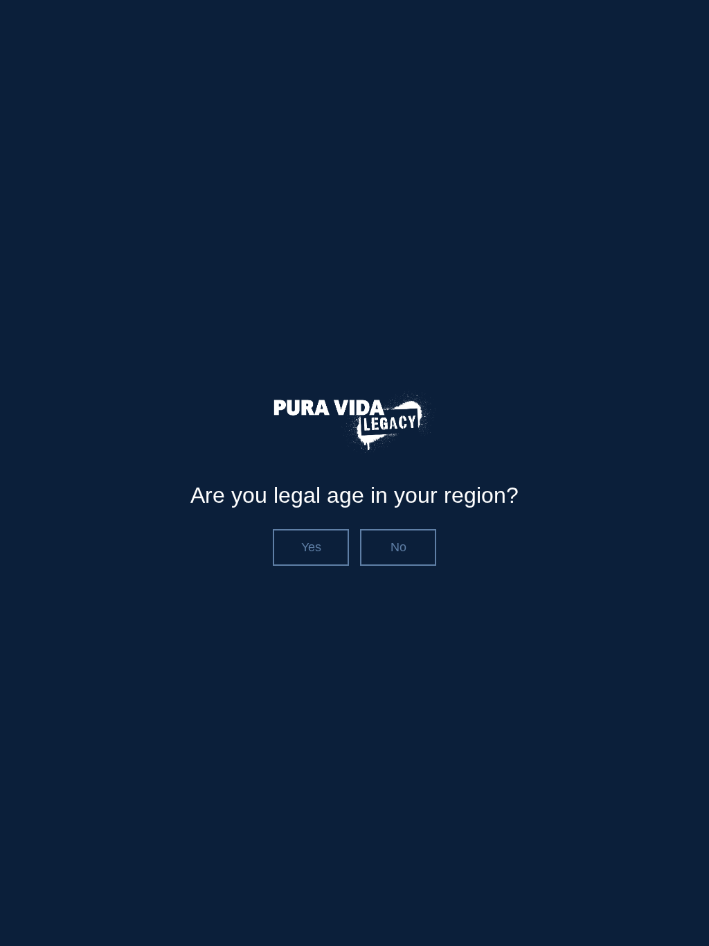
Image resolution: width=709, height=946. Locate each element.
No (398, 547)
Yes (311, 547)
